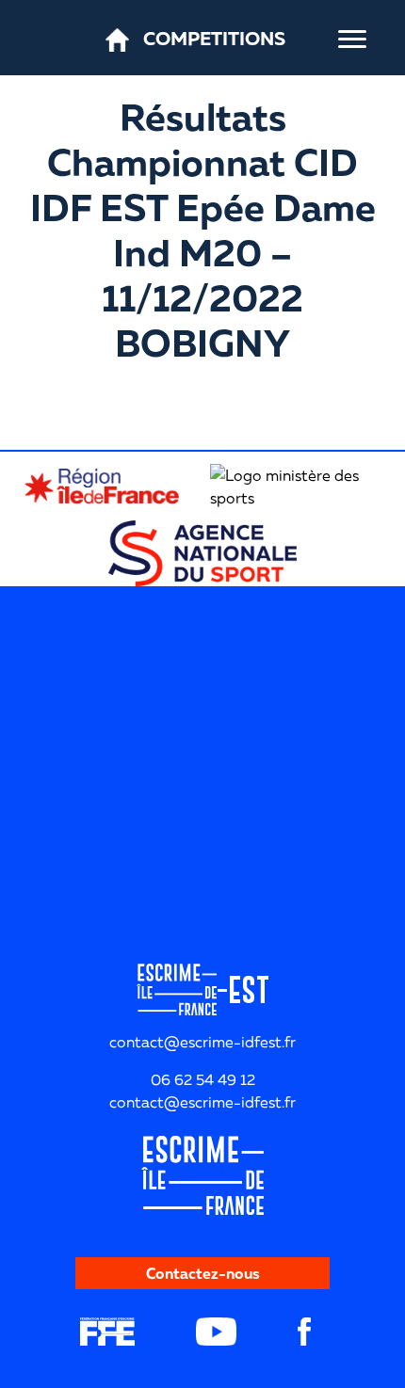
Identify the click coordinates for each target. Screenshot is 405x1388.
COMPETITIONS (214, 37)
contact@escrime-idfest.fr (202, 1102)
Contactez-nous (203, 1273)
